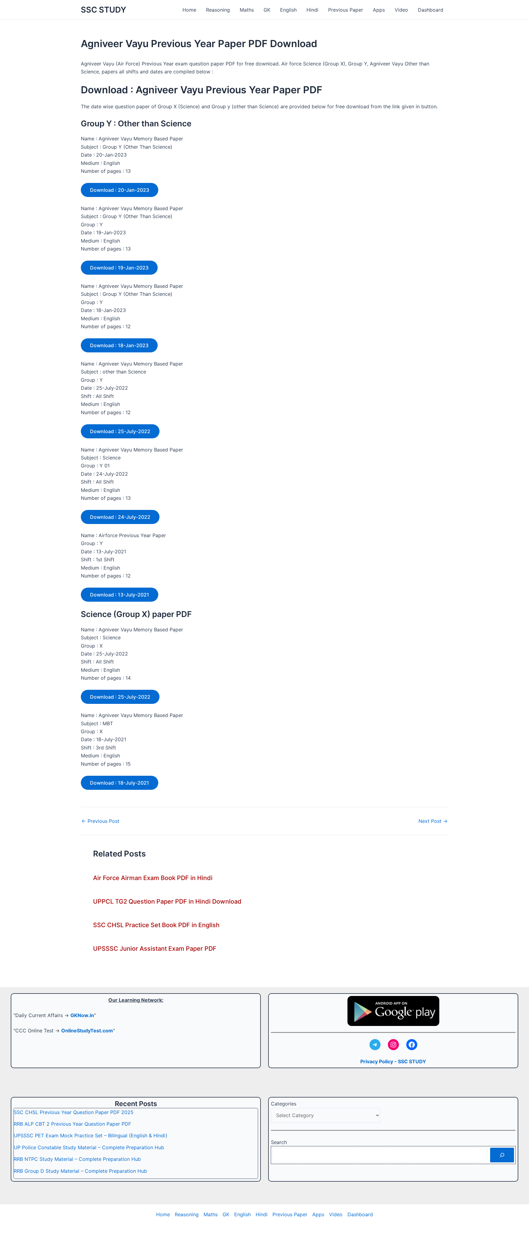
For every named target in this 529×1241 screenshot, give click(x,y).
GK (267, 10)
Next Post (433, 821)
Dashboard (430, 10)
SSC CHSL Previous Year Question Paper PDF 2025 (73, 1112)
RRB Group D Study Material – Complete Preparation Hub (80, 1171)
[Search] (502, 1155)
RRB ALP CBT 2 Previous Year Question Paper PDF (72, 1124)
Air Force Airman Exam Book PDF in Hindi (152, 878)
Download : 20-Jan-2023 (119, 190)
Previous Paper (345, 10)
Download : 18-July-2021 (119, 783)
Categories (283, 1104)
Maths (247, 10)
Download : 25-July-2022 (120, 431)
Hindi (312, 10)
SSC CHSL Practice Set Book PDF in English (156, 925)
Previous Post (100, 821)
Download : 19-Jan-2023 (119, 268)
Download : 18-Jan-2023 (119, 345)
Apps (379, 10)
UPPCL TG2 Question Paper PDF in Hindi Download (167, 901)
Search (279, 1142)
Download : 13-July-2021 (119, 595)
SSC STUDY (103, 9)
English (288, 10)
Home (189, 10)
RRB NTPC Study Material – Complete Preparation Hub (77, 1159)
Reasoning (218, 10)
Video (401, 10)
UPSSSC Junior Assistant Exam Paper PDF (154, 948)
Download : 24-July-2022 (120, 517)
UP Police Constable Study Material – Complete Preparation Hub (89, 1147)
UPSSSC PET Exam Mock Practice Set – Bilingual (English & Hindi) (90, 1135)
